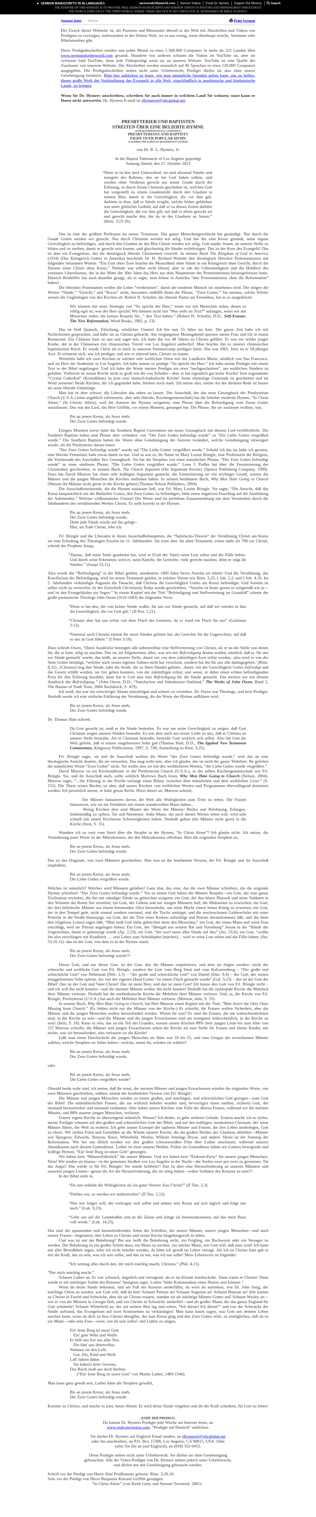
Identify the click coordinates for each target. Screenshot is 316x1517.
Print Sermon (244, 21)
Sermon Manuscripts (59, 3)
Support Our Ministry (248, 3)
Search (275, 3)
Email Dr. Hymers (217, 3)
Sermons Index (71, 20)
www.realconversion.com (128, 1427)
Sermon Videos (190, 3)
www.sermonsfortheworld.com (87, 55)
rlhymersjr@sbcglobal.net (163, 100)
